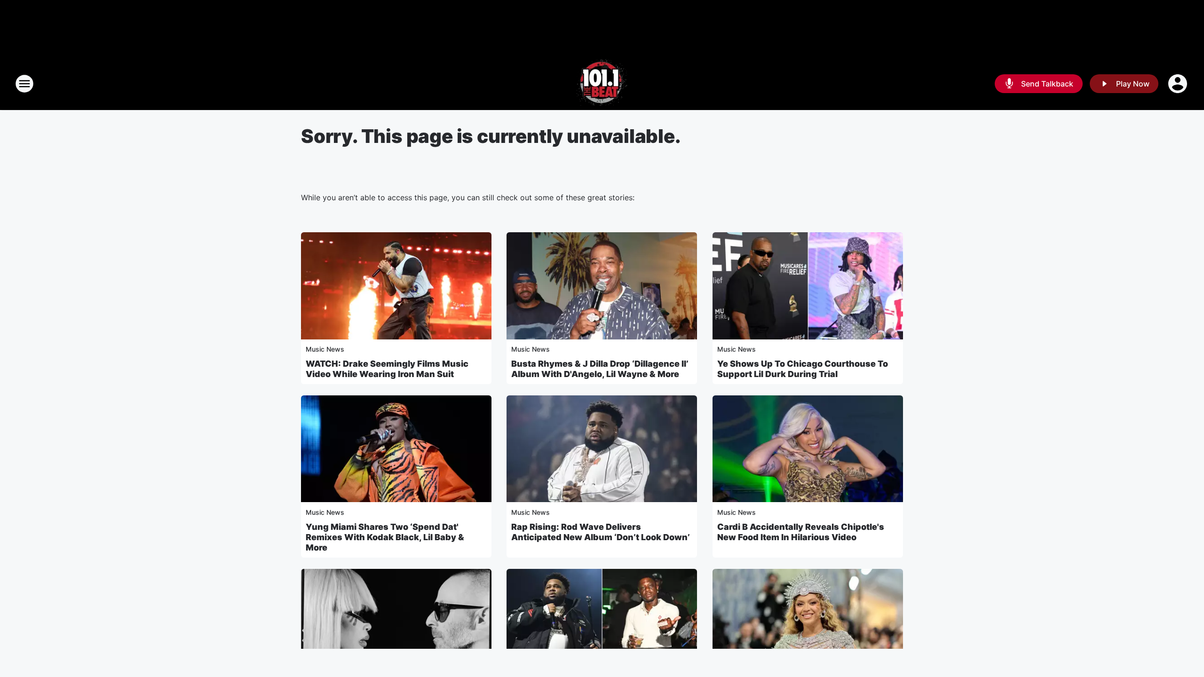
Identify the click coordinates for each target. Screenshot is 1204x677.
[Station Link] (602, 83)
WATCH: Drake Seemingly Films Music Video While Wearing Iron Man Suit (387, 369)
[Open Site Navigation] (24, 83)
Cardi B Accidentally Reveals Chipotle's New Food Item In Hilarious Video (800, 532)
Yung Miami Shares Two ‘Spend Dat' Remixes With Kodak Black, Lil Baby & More (385, 537)
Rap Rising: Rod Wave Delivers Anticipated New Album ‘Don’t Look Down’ (600, 532)
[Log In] (1178, 83)
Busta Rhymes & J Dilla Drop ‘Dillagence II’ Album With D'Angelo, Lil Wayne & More (600, 369)
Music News (325, 349)
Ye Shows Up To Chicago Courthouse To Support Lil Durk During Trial (802, 369)
